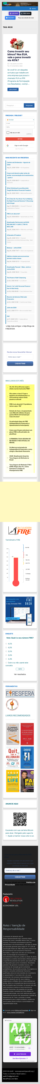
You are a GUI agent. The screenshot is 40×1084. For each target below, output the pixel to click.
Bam (16, 1079)
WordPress (7, 1079)
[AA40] (20, 4)
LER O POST (13, 89)
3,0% (10, 655)
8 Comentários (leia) (16, 66)
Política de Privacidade (21, 1010)
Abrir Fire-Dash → (19, 149)
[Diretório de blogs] (12, 704)
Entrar (20, 139)
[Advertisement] (20, 502)
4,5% (10, 644)
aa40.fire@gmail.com (11, 1076)
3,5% (10, 651)
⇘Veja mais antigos (14, 326)
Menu (34, 9)
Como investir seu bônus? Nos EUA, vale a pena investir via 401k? (19, 56)
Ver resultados (20, 674)
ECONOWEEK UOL (10, 906)
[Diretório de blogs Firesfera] (20, 693)
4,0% (10, 647)
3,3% (10, 659)
